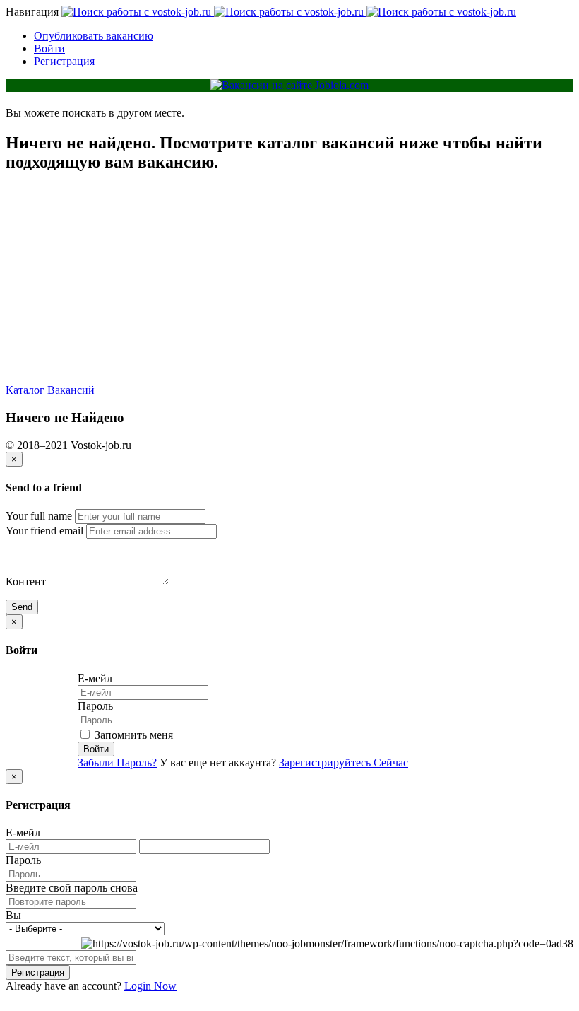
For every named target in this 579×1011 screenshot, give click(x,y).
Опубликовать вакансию (93, 36)
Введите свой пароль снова (72, 888)
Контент (26, 581)
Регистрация (64, 61)
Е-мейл (95, 678)
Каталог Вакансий (50, 390)
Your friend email (44, 531)
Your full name (39, 516)
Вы (13, 915)
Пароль (95, 706)
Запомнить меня (132, 735)
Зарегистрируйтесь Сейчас (343, 762)
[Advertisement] (289, 285)
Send (21, 607)
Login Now (150, 986)
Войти (49, 48)
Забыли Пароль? (117, 762)
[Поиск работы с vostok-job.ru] (288, 12)
